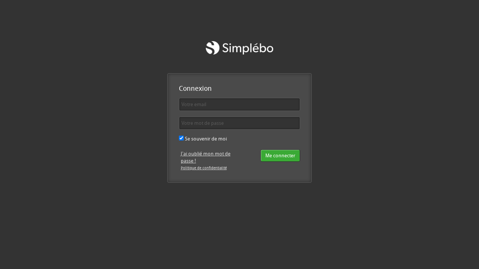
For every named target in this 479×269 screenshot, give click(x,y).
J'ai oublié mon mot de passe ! (206, 157)
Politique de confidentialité (204, 167)
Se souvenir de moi (205, 138)
